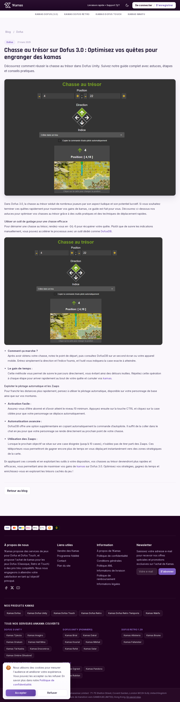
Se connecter (143, 5)
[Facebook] (6, 588)
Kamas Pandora (94, 668)
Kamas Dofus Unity (37, 613)
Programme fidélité (68, 555)
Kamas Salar (90, 648)
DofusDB (106, 231)
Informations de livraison (111, 570)
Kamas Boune (153, 635)
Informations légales (108, 583)
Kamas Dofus (14, 613)
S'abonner (167, 571)
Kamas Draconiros (39, 648)
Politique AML (104, 565)
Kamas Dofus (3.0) (46, 14)
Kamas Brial (71, 635)
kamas (107, 378)
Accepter (21, 692)
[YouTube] (18, 588)
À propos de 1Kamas (109, 550)
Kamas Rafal (71, 648)
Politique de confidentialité (112, 555)
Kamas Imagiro (35, 635)
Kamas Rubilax (72, 675)
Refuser (52, 692)
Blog (8, 31)
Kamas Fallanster (133, 642)
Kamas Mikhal (93, 642)
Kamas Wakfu (136, 14)
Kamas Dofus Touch (108, 14)
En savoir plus (134, 697)
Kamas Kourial (72, 642)
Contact (61, 560)
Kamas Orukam (14, 642)
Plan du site (63, 565)
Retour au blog (17, 490)
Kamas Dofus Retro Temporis (123, 613)
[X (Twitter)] (12, 588)
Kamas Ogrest (72, 668)
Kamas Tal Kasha (15, 648)
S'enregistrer (164, 5)
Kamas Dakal (90, 635)
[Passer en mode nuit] (127, 5)
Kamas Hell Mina (36, 642)
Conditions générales (109, 560)
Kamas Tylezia (14, 635)
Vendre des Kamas (68, 550)
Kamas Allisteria (132, 635)
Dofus (19, 31)
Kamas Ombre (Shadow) (19, 655)
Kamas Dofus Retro (76, 14)
